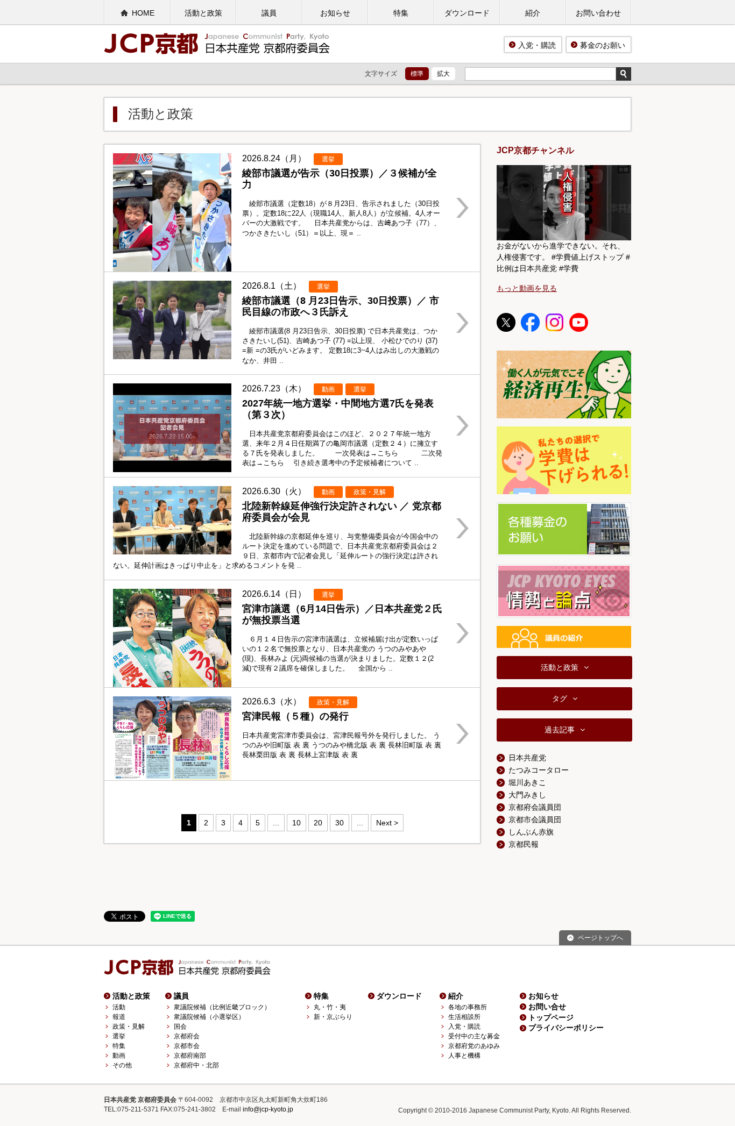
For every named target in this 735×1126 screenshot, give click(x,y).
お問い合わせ (598, 13)
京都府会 (187, 1036)
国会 (180, 1026)
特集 (400, 13)
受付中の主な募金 (474, 1036)
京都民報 (523, 844)
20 (318, 822)
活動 (118, 1007)
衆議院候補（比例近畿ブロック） (222, 1007)
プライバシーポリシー (566, 1027)
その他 (122, 1065)
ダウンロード (467, 13)
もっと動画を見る (527, 288)
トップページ (551, 1017)
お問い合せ (547, 1006)
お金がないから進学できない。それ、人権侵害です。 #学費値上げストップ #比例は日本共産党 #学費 (563, 257)
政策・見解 (128, 1026)
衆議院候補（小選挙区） (209, 1017)
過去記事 (560, 729)
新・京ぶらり (333, 1017)
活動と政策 (203, 13)
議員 (269, 13)
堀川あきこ (527, 782)
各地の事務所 (467, 1007)
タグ (559, 698)
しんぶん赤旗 (531, 832)
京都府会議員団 (534, 807)
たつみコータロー (538, 770)
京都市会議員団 (534, 819)
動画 (118, 1055)
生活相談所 (464, 1017)
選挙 (118, 1036)
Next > (387, 822)
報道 (118, 1017)
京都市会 (187, 1046)
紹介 (532, 13)
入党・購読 (537, 45)
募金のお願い (602, 45)
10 (296, 822)
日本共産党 (527, 757)
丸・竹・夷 (330, 1007)
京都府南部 (190, 1055)
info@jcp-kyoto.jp (268, 1109)
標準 (417, 73)
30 (339, 822)
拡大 (443, 73)
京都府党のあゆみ (474, 1046)
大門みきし (527, 794)
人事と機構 (464, 1055)
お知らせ (335, 13)
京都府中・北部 (196, 1065)
